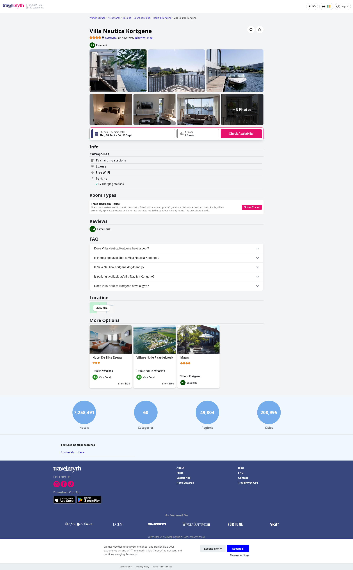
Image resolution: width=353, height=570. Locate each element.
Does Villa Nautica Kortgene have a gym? (121, 285)
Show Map (102, 308)
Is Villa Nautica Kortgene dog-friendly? (119, 267)
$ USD (312, 6)
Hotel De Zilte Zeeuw (107, 357)
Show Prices (252, 207)
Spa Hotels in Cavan (73, 452)
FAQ (240, 472)
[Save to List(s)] (251, 29)
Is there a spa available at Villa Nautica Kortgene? (126, 257)
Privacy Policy (142, 567)
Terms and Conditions (162, 567)
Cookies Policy (126, 567)
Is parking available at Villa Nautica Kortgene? (124, 276)
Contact (243, 477)
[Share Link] (259, 29)
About (180, 468)
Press (179, 472)
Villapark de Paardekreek (154, 357)
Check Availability (241, 133)
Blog (241, 468)
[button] (197, 133)
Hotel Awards (185, 482)
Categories (183, 477)
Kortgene (110, 37)
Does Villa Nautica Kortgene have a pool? (121, 248)
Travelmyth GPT (248, 482)
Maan (184, 357)
